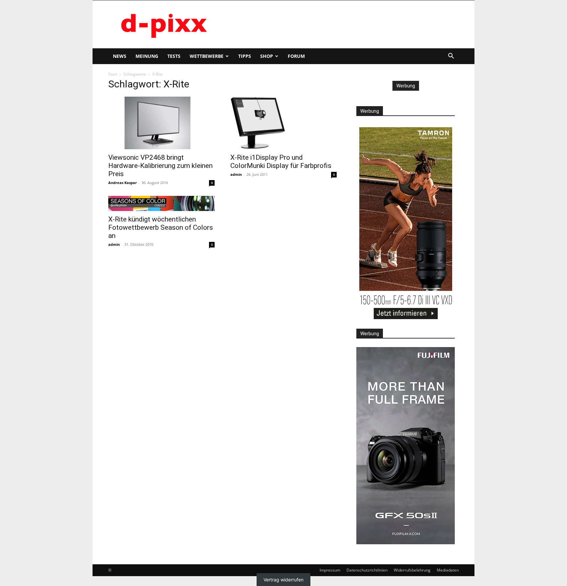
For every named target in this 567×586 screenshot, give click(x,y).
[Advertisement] (339, 24)
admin (236, 174)
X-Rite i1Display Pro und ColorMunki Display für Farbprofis (280, 161)
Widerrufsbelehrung (412, 570)
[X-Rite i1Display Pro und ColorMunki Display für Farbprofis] (283, 123)
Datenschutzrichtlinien (367, 570)
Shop (266, 56)
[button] (451, 57)
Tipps (244, 56)
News (119, 56)
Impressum (330, 570)
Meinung (147, 56)
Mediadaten (448, 570)
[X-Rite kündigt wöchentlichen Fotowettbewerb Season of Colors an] (161, 203)
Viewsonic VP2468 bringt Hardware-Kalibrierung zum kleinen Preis (160, 165)
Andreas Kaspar (122, 182)
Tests (173, 56)
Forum (296, 56)
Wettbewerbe (206, 56)
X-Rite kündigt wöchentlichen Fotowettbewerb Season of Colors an (160, 227)
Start (112, 74)
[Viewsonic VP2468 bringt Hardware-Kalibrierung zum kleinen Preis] (161, 123)
